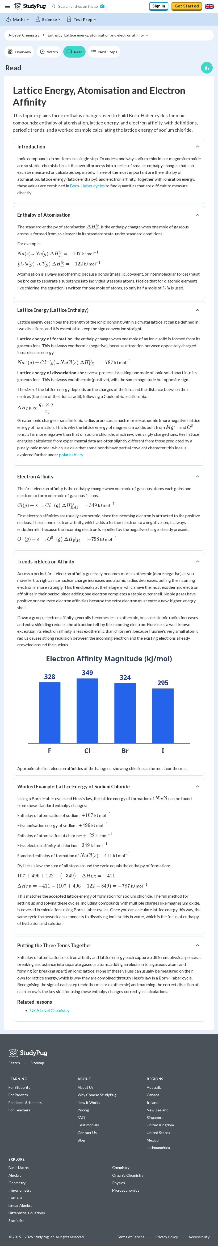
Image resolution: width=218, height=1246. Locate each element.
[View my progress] (207, 68)
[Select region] (209, 6)
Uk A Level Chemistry (49, 1010)
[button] (78, 6)
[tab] (19, 52)
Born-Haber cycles (87, 185)
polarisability (71, 454)
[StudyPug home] (28, 1053)
